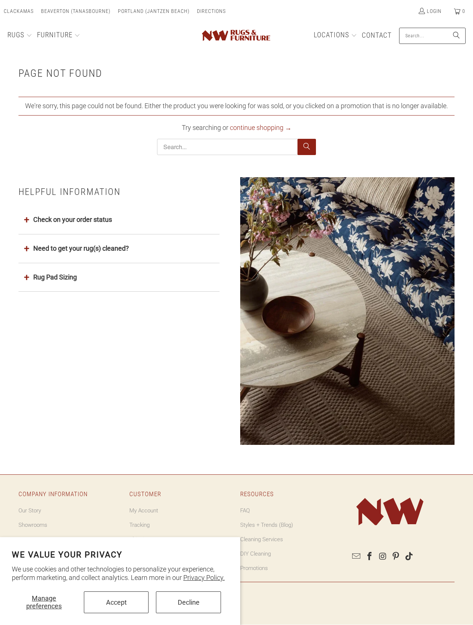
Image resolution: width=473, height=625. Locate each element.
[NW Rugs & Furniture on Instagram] (382, 557)
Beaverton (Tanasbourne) (75, 11)
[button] (19, 35)
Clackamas (19, 11)
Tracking (139, 525)
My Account (143, 510)
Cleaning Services (261, 539)
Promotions (254, 568)
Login (434, 11)
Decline (189, 602)
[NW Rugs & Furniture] (235, 35)
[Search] (456, 36)
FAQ (245, 510)
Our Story (29, 510)
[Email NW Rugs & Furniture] (356, 557)
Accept (116, 602)
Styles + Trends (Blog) (266, 525)
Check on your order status (72, 219)
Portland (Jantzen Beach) (154, 11)
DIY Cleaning (255, 553)
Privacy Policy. (204, 577)
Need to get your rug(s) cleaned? (81, 248)
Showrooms (32, 525)
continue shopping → (261, 127)
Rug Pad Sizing (55, 277)
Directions (211, 11)
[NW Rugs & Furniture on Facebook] (369, 557)
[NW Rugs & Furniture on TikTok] (409, 557)
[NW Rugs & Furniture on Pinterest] (396, 557)
